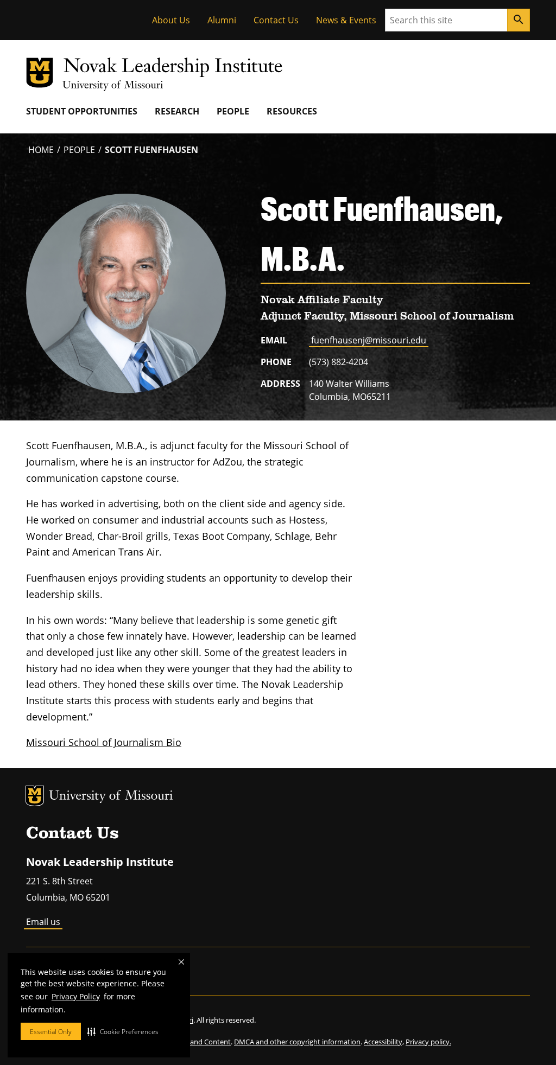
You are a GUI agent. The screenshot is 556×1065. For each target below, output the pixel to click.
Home (41, 150)
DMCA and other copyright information (297, 1042)
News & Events (346, 20)
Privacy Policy (76, 996)
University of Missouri (111, 796)
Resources (292, 111)
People (233, 111)
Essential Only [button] (51, 1031)
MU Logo (35, 796)
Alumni (221, 20)
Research (177, 111)
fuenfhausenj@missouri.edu (368, 340)
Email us (43, 922)
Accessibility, (384, 1042)
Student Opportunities (81, 111)
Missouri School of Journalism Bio (103, 742)
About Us (171, 20)
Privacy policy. (428, 1042)
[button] (123, 1031)
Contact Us (276, 20)
